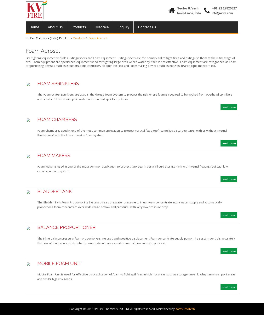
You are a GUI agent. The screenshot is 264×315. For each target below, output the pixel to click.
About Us (55, 27)
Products (79, 27)
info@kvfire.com (222, 13)
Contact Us (147, 27)
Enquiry (123, 27)
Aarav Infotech (185, 309)
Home (34, 27)
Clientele (102, 27)
